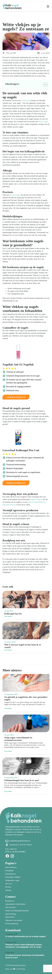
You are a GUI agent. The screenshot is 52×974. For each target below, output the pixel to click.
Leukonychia (25, 100)
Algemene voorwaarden (13, 920)
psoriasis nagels (15, 195)
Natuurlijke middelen (12, 877)
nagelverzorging (36, 499)
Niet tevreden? (10, 907)
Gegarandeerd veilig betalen (15, 904)
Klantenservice (10, 874)
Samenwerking (10, 914)
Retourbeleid (9, 917)
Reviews (8, 887)
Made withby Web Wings (15, 969)
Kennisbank (9, 871)
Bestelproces (9, 901)
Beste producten (11, 867)
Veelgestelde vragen (12, 880)
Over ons (8, 884)
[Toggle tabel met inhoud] (44, 84)
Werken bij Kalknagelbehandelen (17, 911)
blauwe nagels (43, 122)
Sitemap (8, 890)
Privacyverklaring (11, 924)
